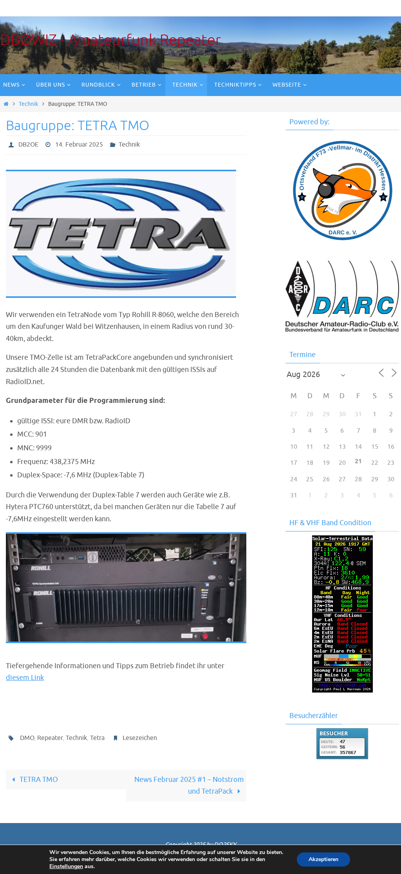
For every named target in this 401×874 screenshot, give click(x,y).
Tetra (97, 735)
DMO (27, 735)
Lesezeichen (140, 735)
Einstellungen (66, 866)
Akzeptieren (323, 859)
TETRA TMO (38, 775)
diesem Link (25, 675)
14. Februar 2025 (79, 144)
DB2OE (28, 144)
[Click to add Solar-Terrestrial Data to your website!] (342, 690)
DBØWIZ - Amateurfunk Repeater (110, 40)
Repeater (50, 735)
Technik (28, 103)
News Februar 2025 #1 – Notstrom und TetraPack (189, 781)
